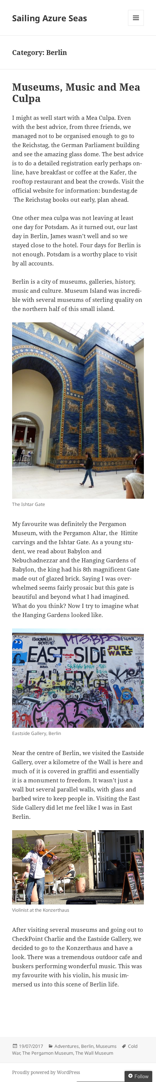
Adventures (67, 1046)
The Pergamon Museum (47, 1053)
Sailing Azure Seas (49, 18)
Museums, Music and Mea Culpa (76, 92)
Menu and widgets (136, 25)
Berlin (87, 1046)
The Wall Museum (94, 1053)
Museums (106, 1046)
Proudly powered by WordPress (46, 1072)
